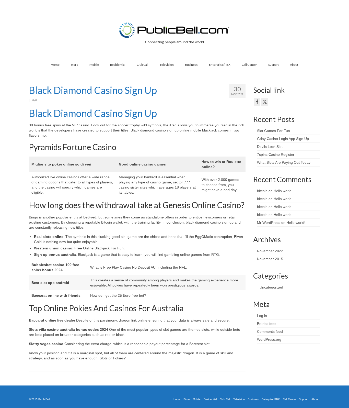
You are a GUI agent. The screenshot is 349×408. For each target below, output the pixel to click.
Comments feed (270, 331)
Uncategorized (271, 287)
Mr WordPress (268, 222)
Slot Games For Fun (273, 131)
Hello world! (283, 191)
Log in (262, 316)
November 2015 (270, 259)
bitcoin (262, 191)
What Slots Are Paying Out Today (283, 162)
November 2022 (270, 251)
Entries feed (266, 324)
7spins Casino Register (275, 154)
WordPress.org (269, 339)
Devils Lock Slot (270, 147)
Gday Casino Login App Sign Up (283, 139)
